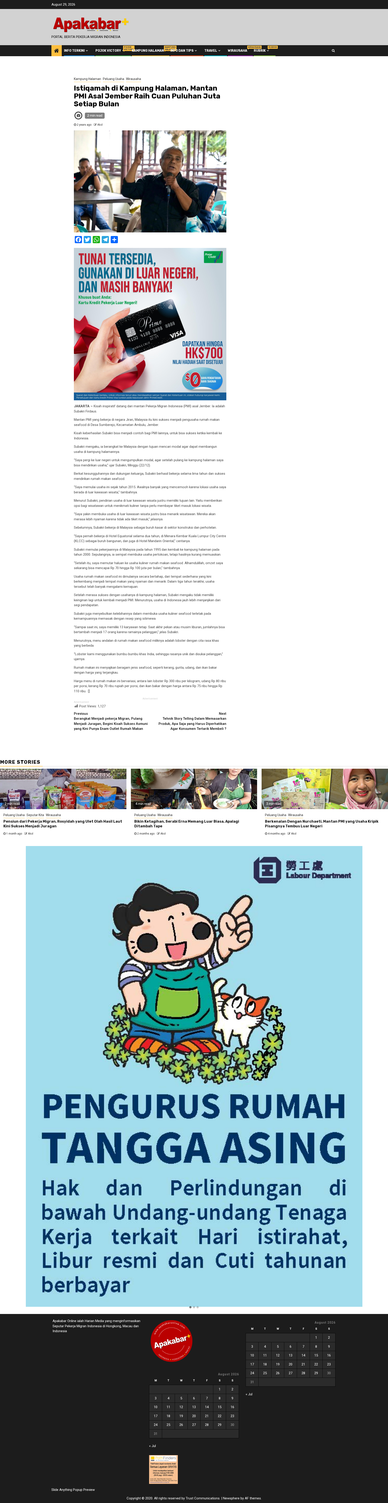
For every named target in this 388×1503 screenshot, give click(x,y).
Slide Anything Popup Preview (73, 1490)
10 (155, 1407)
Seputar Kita (35, 815)
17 (155, 1416)
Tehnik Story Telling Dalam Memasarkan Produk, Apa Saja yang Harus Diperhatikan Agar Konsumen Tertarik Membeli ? (192, 721)
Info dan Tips (182, 51)
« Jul (152, 1446)
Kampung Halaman (148, 51)
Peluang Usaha (113, 79)
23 (232, 1416)
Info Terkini (74, 51)
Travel (210, 51)
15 (219, 1407)
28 (207, 1425)
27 (194, 1425)
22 (219, 1416)
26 (181, 1425)
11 (168, 1407)
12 (181, 1407)
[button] (190, 1307)
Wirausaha (237, 51)
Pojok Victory (110, 51)
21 (207, 1416)
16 (232, 1407)
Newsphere (231, 1498)
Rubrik (262, 51)
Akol (100, 124)
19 (181, 1416)
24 (155, 1425)
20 (194, 1416)
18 (168, 1416)
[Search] (333, 50)
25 (168, 1425)
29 (219, 1425)
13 (194, 1407)
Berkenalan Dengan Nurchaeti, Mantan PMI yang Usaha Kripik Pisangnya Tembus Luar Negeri (322, 823)
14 (207, 1407)
